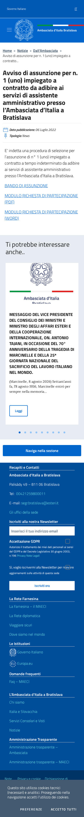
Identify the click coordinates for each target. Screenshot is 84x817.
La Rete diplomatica (24, 615)
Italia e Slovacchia (23, 711)
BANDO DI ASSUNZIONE (26, 186)
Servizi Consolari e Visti (27, 721)
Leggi (21, 410)
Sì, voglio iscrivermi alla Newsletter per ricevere (41, 567)
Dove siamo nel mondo (27, 634)
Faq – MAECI (19, 681)
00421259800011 (31, 493)
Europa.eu (24, 663)
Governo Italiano (16, 9)
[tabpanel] (42, 345)
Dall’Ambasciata (45, 50)
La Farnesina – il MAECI (27, 606)
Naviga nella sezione (42, 450)
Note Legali (33, 555)
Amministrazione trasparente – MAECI (39, 762)
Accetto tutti (64, 809)
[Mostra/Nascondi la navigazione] (9, 30)
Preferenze (31, 809)
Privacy (21, 555)
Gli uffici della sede (23, 512)
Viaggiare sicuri (20, 625)
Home (7, 50)
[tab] (20, 432)
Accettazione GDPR (24, 541)
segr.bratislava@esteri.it (40, 503)
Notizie (22, 50)
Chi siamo (16, 702)
